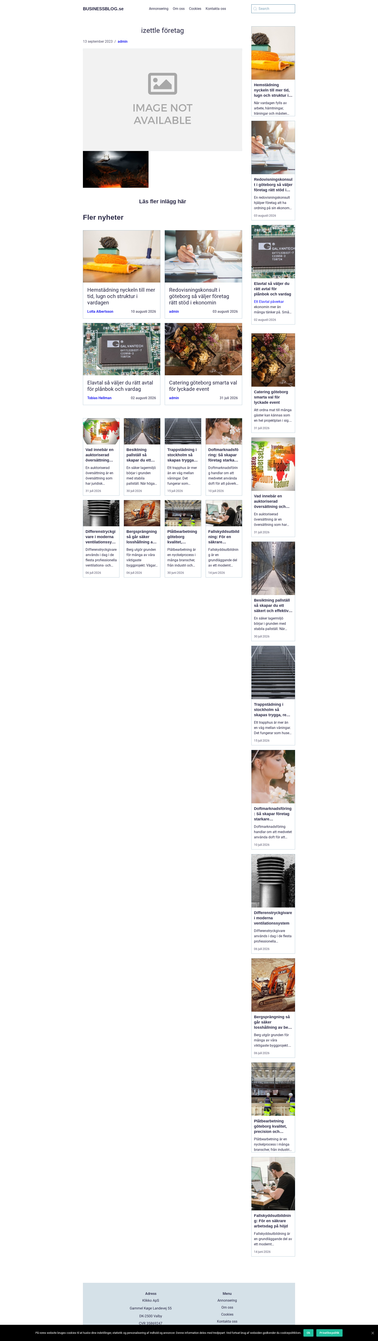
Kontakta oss (216, 9)
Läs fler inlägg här (162, 201)
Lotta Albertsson (100, 311)
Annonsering (158, 9)
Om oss (179, 9)
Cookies (195, 9)
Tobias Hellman (99, 398)
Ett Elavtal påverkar (269, 302)
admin (123, 41)
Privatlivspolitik (329, 1332)
